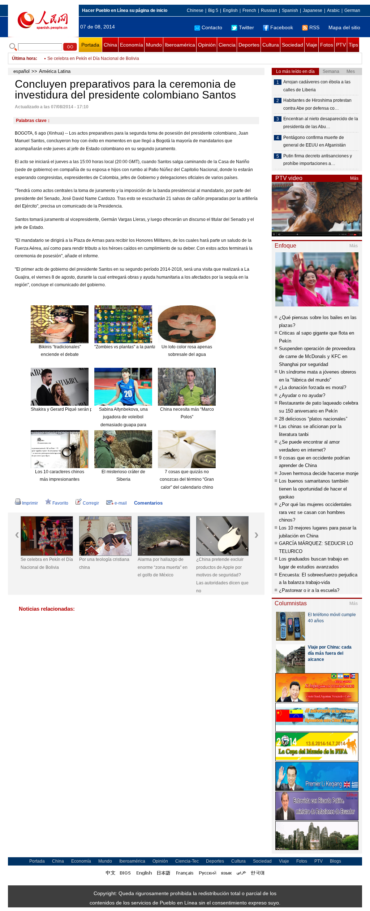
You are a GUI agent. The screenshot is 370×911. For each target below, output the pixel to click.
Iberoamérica (180, 45)
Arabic (333, 10)
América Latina (54, 71)
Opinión (207, 45)
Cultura (270, 45)
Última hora (24, 58)
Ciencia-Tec (187, 861)
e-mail (121, 503)
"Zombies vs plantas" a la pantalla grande (135, 346)
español (21, 71)
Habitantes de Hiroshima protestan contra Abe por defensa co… (317, 104)
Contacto (212, 27)
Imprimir (30, 503)
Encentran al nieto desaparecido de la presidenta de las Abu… (320, 122)
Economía (131, 45)
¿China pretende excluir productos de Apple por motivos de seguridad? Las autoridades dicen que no (222, 575)
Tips (353, 45)
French (249, 10)
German (352, 10)
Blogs (335, 861)
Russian (269, 10)
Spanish (290, 10)
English (230, 10)
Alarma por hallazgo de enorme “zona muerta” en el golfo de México (163, 567)
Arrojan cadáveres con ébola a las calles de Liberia (316, 85)
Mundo (154, 45)
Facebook (281, 27)
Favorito (60, 503)
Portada (90, 45)
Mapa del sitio (344, 27)
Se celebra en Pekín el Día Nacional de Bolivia (93, 58)
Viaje (311, 45)
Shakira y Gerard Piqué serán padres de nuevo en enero (86, 409)
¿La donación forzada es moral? (312, 387)
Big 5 (213, 10)
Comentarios (148, 503)
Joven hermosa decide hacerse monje (318, 473)
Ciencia (227, 45)
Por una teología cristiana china (104, 563)
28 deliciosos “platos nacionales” (313, 419)
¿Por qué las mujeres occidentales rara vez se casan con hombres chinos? (315, 512)
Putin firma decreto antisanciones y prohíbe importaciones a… (317, 159)
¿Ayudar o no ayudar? (302, 395)
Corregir (91, 503)
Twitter (246, 27)
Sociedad (292, 45)
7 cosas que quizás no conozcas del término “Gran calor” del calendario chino (187, 479)
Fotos (326, 45)
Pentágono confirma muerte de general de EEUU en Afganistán (314, 141)
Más (354, 178)
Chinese (195, 10)
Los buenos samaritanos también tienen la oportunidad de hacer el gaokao (313, 488)
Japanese (312, 10)
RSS (314, 27)
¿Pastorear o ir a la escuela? (309, 590)
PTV (341, 45)
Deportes (248, 45)
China (110, 45)
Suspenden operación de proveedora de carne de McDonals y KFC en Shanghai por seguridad (317, 356)
